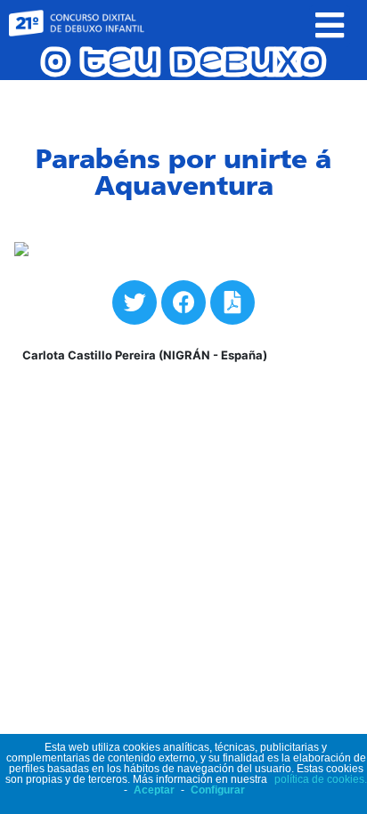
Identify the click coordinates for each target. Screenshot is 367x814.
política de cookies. (320, 779)
